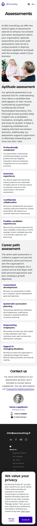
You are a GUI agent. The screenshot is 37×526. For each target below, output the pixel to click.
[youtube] (21, 439)
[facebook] (16, 439)
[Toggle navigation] (29, 4)
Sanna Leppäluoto (18, 407)
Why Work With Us (19, 453)
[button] (34, 4)
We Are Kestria (18, 463)
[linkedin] (11, 439)
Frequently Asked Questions (20, 389)
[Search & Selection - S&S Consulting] (14, 4)
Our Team (16, 460)
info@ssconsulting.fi (18, 433)
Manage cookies (11, 520)
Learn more (25, 511)
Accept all (25, 520)
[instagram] (26, 439)
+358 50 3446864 (20, 414)
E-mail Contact (20, 417)
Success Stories (18, 467)
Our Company (18, 456)
